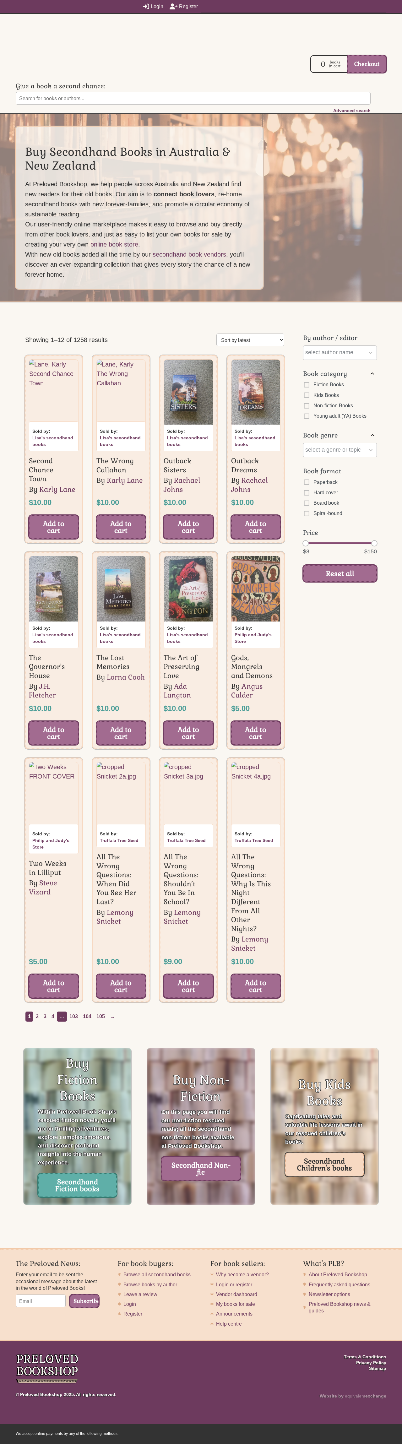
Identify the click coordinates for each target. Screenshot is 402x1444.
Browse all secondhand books (157, 1274)
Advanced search (352, 110)
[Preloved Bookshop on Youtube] (384, 1380)
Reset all (340, 573)
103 (73, 1016)
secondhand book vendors (189, 254)
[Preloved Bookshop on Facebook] (375, 1380)
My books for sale (235, 1304)
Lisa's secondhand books (52, 441)
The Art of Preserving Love (181, 666)
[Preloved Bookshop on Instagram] (366, 1380)
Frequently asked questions (339, 1284)
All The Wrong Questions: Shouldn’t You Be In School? (181, 879)
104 (87, 1016)
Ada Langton (177, 691)
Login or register (234, 1284)
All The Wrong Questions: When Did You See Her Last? (116, 879)
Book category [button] (325, 374)
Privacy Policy (371, 1362)
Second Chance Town (41, 469)
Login (157, 6)
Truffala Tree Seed (119, 840)
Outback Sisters (177, 465)
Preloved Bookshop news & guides (340, 1307)
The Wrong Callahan (115, 465)
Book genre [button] (320, 435)
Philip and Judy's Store (253, 638)
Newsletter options (329, 1294)
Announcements (234, 1313)
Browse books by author (150, 1284)
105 (100, 1016)
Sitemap (377, 1368)
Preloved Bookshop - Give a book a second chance (55, 63)
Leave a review (140, 1294)
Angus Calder (247, 691)
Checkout (366, 64)
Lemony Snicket (114, 917)
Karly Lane (57, 489)
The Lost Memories (113, 662)
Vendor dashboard (236, 1294)
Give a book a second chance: (60, 86)
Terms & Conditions (365, 1356)
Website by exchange (353, 1395)
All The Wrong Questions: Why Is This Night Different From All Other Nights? (251, 892)
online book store (114, 244)
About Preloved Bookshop (338, 1274)
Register (188, 6)
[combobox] (334, 353)
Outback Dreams (245, 465)
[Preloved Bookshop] (47, 1369)
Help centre (229, 1324)
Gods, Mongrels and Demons (252, 666)
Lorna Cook (126, 677)
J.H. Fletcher (42, 691)
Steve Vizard (43, 887)
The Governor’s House (47, 666)
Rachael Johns (182, 485)
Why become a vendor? (242, 1274)
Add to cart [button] (53, 527)
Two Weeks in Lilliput (48, 868)
